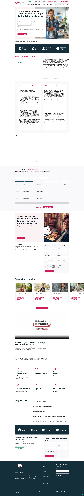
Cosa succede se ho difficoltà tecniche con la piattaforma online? (48, 416)
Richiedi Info (64, 1)
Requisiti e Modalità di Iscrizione (40, 137)
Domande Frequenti (37, 1)
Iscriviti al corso (21, 238)
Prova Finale (35, 152)
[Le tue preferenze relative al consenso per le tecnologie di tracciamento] (82, 494)
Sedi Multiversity (45, 481)
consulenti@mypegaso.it (60, 468)
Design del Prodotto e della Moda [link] (32, 41)
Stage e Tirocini (36, 156)
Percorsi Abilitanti (49, 4)
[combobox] (56, 4)
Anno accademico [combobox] (32, 169)
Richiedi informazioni (47, 207)
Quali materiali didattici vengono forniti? (42, 406)
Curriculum (58, 255)
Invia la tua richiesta (22, 34)
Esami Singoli (37, 4)
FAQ (43, 478)
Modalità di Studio (36, 142)
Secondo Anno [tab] (42, 181)
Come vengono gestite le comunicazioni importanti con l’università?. (49, 421)
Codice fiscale (59, 258)
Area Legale (44, 486)
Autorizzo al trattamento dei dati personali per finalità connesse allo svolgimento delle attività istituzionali (31, 29)
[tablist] (42, 181)
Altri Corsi (43, 4)
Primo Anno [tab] (24, 181)
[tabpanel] (42, 194)
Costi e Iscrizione (36, 161)
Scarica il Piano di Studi (37, 207)
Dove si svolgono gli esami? (39, 411)
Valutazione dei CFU (45, 483)
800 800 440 (29, 1)
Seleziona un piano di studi (19, 176)
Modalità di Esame (37, 147)
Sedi (44, 1)
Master (32, 4)
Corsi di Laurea (27, 4)
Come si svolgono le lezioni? (39, 401)
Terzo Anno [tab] (60, 181)
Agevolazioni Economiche (52, 1)
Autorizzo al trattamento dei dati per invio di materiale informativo (28, 31)
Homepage (17, 41)
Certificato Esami (47, 255)
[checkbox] (45, 267)
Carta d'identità (47, 258)
